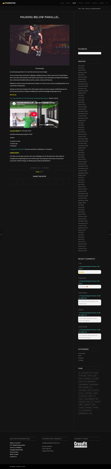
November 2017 (83, 223)
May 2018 (81, 209)
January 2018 (82, 218)
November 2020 (83, 141)
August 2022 (82, 93)
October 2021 (82, 116)
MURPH (90, 395)
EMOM (80, 381)
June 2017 (81, 234)
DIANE (96, 378)
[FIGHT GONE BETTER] (109, 234)
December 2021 (83, 111)
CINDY (80, 378)
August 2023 (82, 79)
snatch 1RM (97, 401)
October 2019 (82, 170)
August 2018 (82, 202)
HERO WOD (85, 387)
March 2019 (82, 186)
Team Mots (81, 407)
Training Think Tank (86, 410)
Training (80, 360)
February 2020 (82, 161)
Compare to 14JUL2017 (17, 149)
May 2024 (81, 74)
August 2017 (82, 230)
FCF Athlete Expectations (17, 445)
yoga (91, 413)
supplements (88, 404)
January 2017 (82, 246)
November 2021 (83, 113)
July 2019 (81, 177)
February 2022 (82, 106)
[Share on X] (20, 181)
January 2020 (82, 164)
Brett (42, 172)
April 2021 (81, 129)
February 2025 (82, 72)
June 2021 (81, 125)
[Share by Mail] (66, 181)
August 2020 (82, 148)
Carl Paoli (89, 375)
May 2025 (81, 68)
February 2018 (82, 216)
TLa (80, 410)
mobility (95, 393)
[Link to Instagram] (97, 466)
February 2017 (82, 244)
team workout (88, 407)
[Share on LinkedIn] (39, 181)
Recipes (88, 401)
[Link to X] (100, 466)
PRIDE (96, 398)
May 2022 (81, 100)
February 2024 (82, 77)
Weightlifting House (83, 413)
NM (94, 395)
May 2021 (81, 127)
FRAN (80, 387)
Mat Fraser (81, 393)
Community (81, 353)
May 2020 (81, 154)
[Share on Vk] (53, 181)
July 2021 (81, 123)
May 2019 (81, 182)
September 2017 (83, 228)
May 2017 (81, 237)
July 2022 (81, 95)
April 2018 (81, 212)
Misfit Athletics (89, 393)
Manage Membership (16, 449)
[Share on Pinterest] (33, 181)
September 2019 (83, 173)
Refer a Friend (14, 454)
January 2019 (82, 191)
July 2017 (81, 232)
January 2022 (82, 109)
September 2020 (83, 145)
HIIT (91, 387)
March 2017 (82, 241)
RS (92, 401)
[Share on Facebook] (13, 181)
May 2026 (81, 65)
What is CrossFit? (15, 443)
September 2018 (83, 200)
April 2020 (81, 157)
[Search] (107, 3)
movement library (83, 395)
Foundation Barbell (94, 384)
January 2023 (82, 81)
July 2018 (81, 205)
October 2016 (82, 248)
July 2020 (81, 150)
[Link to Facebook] (94, 466)
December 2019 (83, 166)
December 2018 (83, 193)
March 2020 (82, 159)
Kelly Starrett (96, 390)
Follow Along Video (91, 381)
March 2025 (82, 70)
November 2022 (83, 86)
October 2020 (82, 143)
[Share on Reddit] (59, 181)
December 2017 (83, 221)
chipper (95, 375)
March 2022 (82, 104)
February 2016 (82, 250)
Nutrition (81, 358)
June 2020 (81, 152)
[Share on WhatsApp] (26, 181)
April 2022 (81, 102)
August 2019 (82, 175)
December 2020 (83, 139)
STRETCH (81, 404)
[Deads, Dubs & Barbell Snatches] (1, 234)
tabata (93, 404)
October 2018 (82, 198)
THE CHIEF (95, 407)
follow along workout (83, 384)
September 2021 (83, 118)
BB (91, 372)
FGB (85, 381)
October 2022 (82, 88)
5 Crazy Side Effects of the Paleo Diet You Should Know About (29, 98)
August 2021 (82, 120)
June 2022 (81, 97)
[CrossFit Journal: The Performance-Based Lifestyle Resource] (80, 447)
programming (82, 401)
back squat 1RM (85, 372)
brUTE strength (82, 375)
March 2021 (82, 132)
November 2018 (83, 196)
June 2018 (81, 207)
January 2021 (82, 136)
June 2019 (81, 180)
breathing (96, 372)
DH (93, 378)
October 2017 (82, 225)
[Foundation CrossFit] (9, 3)
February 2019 (82, 189)
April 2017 (81, 239)
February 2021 (82, 134)
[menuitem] (62, 3)
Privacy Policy (14, 452)
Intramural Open (82, 390)
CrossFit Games (87, 378)
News (80, 355)
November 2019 (83, 168)
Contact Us (13, 456)
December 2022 (83, 84)
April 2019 (81, 184)
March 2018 (82, 214)
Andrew (46, 168)
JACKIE (89, 390)
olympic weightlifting (89, 398)
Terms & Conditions (16, 447)
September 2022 (83, 90)
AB (79, 372)
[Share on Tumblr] (46, 181)
